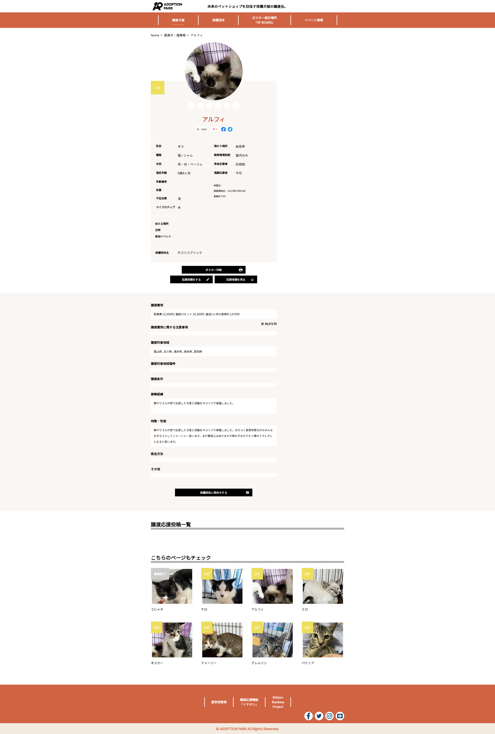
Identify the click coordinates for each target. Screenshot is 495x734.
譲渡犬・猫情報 (175, 35)
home (155, 35)
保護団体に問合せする (213, 492)
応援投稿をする (191, 279)
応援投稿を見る (235, 279)
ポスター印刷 (214, 270)
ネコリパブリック (189, 252)
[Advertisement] (315, 66)
